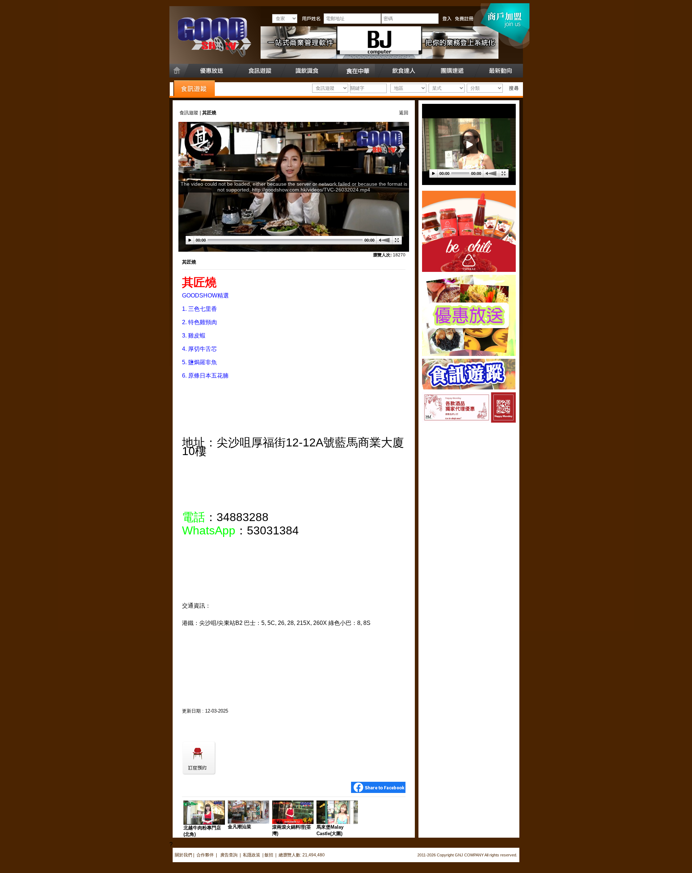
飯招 (269, 854)
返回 (403, 112)
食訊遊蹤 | (190, 112)
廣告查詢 (229, 854)
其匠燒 (189, 262)
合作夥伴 (205, 854)
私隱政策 (251, 854)
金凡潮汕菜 (239, 826)
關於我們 (183, 854)
